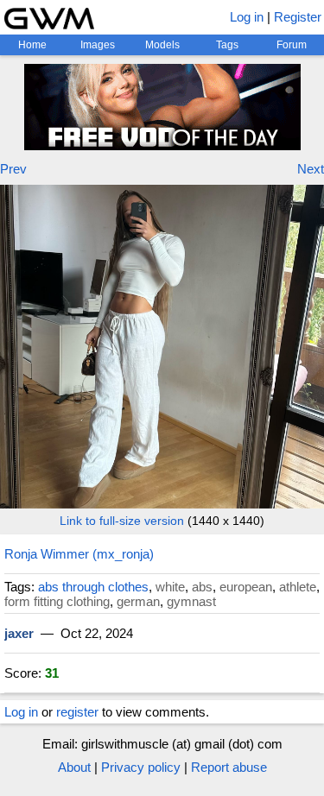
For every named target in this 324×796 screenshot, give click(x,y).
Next (310, 168)
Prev (13, 168)
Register (297, 16)
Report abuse (229, 767)
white (170, 586)
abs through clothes (93, 586)
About (74, 767)
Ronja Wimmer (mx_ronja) (79, 553)
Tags (227, 45)
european (245, 586)
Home (32, 45)
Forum (291, 45)
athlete (297, 586)
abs (202, 586)
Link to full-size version (122, 521)
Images (97, 45)
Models (162, 45)
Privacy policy (141, 767)
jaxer (19, 633)
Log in (247, 16)
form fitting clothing (57, 601)
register (77, 711)
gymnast (191, 601)
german (138, 601)
